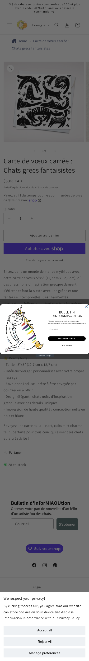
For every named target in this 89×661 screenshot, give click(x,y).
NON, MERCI (66, 345)
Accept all (44, 630)
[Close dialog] (86, 306)
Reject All (45, 641)
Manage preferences (44, 653)
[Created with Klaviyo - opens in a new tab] (44, 355)
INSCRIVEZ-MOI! (66, 338)
